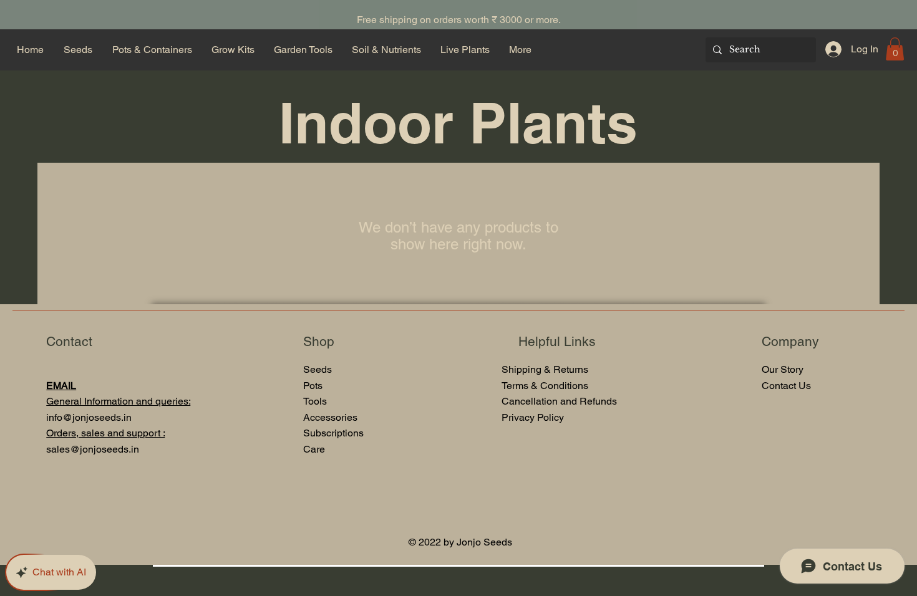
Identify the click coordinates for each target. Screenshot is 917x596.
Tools (316, 401)
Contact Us (786, 386)
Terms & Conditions (545, 386)
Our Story (782, 369)
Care (314, 449)
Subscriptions (333, 433)
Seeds (317, 369)
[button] (895, 48)
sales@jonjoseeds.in (92, 449)
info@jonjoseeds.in (89, 417)
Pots (313, 386)
